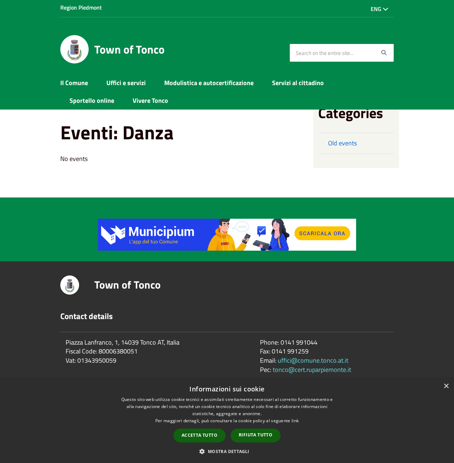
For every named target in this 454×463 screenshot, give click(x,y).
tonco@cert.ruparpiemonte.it (312, 369)
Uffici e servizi (126, 83)
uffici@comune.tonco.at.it (313, 360)
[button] (227, 451)
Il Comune (74, 83)
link (295, 421)
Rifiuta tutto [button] (255, 435)
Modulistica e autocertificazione (209, 83)
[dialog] (227, 421)
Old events (342, 143)
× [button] (446, 386)
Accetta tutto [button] (199, 435)
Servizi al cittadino (298, 83)
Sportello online (92, 100)
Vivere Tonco (150, 100)
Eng (377, 9)
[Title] (227, 234)
